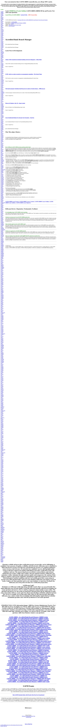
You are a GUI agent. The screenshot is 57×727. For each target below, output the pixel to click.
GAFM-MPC (2, 535)
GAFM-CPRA (2, 409)
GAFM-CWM (2, 480)
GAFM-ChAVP (2, 191)
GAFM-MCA (2, 495)
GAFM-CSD (2, 438)
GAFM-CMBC (2, 339)
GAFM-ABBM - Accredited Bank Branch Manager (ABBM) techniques (28, 650)
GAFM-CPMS (2, 405)
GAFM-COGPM (2, 359)
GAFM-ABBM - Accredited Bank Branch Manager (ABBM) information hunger (28, 629)
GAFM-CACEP (2, 30)
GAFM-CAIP (2, 36)
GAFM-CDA (2, 118)
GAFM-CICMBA (2, 267)
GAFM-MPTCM (2, 541)
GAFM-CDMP (2, 126)
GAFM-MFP (2, 517)
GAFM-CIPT (2, 309)
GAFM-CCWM (2, 116)
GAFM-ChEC (2, 204)
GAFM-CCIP (2, 88)
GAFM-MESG (2, 509)
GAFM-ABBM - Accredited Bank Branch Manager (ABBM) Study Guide (28, 645)
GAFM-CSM (2, 446)
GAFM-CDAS (2, 120)
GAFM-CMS (2, 351)
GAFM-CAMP (2, 44)
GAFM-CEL (2, 148)
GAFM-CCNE (2, 98)
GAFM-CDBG (2, 122)
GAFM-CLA (2, 322)
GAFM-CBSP (2, 60)
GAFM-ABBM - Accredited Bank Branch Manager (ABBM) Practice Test (28, 651)
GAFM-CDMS (2, 128)
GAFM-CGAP (2, 175)
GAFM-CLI (3, 333)
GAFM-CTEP (2, 464)
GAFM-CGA (2, 173)
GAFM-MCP (2, 505)
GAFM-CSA (2, 430)
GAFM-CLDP (2, 332)
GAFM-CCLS (2, 90)
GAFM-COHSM (2, 361)
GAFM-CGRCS (2, 181)
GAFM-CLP (2, 335)
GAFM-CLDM (2, 330)
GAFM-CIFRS (2, 279)
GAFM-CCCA (2, 70)
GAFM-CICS (2, 271)
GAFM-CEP (2, 152)
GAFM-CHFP (2, 220)
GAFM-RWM (2, 559)
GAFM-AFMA (2, 18)
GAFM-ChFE (2, 214)
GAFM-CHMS (2, 233)
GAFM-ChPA (2, 237)
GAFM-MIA (2, 521)
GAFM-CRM (2, 422)
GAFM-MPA (2, 533)
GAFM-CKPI (2, 320)
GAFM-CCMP (2, 94)
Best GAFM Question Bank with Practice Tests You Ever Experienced (28, 694)
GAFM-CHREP (2, 249)
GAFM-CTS (2, 474)
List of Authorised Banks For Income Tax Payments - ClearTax (19, 117)
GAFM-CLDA (2, 328)
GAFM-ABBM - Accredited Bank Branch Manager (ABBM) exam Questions (28, 642)
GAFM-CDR (2, 130)
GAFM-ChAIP (2, 189)
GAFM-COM (2, 365)
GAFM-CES (2, 156)
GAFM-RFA (2, 555)
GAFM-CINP (2, 293)
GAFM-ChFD (2, 212)
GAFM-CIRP (2, 311)
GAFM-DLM (2, 482)
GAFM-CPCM (2, 379)
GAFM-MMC (2, 525)
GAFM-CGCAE (2, 177)
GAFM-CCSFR (2, 112)
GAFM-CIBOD (2, 265)
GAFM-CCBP (2, 66)
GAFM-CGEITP (2, 179)
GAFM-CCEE (2, 76)
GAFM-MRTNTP (2, 543)
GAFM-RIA (3, 557)
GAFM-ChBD (2, 195)
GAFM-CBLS (2, 54)
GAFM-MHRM (2, 519)
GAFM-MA (3, 491)
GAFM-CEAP (2, 138)
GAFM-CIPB (2, 301)
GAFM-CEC (2, 142)
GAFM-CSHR (2, 444)
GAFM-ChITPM (2, 228)
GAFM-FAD (2, 486)
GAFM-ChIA (2, 226)
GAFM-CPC (2, 375)
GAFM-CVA (2, 476)
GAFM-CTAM (2, 460)
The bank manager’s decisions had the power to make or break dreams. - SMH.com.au (25, 88)
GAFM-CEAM (2, 136)
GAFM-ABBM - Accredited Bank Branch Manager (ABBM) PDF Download (28, 627)
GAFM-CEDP (2, 146)
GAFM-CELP (2, 150)
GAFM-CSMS (2, 448)
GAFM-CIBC (2, 263)
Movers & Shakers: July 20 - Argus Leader (15, 103)
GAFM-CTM (2, 468)
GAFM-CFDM (2, 166)
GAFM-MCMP (2, 503)
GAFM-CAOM (2, 46)
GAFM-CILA (2, 285)
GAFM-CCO (2, 100)
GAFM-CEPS (2, 154)
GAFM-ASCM (2, 454)
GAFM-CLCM (2, 326)
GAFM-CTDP (2, 462)
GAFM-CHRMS (2, 241)
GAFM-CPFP (2, 393)
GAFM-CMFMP (2, 345)
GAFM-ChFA (2, 208)
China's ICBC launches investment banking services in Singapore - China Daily (23, 59)
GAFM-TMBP (2, 561)
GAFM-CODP (2, 357)
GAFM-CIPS (2, 307)
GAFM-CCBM (2, 64)
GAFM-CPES (2, 387)
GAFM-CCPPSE (2, 106)
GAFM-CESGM (2, 160)
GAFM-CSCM (2, 436)
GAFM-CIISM (2, 283)
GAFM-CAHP (2, 34)
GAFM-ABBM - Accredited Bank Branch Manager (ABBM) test (28, 654)
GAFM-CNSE (2, 355)
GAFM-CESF (2, 158)
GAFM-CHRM (2, 251)
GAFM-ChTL (2, 261)
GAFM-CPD (2, 381)
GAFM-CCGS (2, 84)
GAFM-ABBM (2, 12)
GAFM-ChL (3, 229)
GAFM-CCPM (2, 104)
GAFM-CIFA (2, 277)
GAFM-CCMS (2, 96)
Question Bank (28, 717)
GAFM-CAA (2, 28)
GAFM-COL (2, 363)
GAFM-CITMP (2, 316)
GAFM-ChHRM (2, 224)
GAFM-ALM (2, 22)
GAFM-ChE (3, 202)
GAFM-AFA (2, 16)
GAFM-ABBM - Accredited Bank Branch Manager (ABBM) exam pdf (28, 662)
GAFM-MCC (2, 497)
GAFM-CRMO (2, 426)
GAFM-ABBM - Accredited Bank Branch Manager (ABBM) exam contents (28, 647)
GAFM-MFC (2, 513)
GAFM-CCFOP (2, 82)
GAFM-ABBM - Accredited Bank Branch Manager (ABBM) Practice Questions (28, 635)
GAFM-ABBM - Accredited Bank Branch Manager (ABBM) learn (28, 666)
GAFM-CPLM (2, 399)
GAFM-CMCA (2, 341)
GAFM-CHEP (2, 206)
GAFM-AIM (2, 20)
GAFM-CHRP (2, 257)
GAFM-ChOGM (2, 235)
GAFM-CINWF (2, 295)
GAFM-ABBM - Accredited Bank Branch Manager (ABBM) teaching (28, 618)
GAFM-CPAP (2, 371)
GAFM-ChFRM (2, 222)
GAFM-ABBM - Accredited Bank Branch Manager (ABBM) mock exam (28, 623)
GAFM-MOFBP (2, 531)
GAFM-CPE (2, 383)
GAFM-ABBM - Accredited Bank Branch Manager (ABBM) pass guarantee (28, 665)
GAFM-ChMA (2, 231)
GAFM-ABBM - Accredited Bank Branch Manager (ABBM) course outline (28, 638)
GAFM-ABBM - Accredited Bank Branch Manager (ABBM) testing (28, 617)
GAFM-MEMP (2, 507)
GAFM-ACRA (2, 14)
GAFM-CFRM (2, 171)
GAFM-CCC (2, 68)
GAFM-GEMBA (2, 488)
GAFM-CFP (3, 169)
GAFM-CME (2, 343)
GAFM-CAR (2, 48)
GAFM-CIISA (2, 281)
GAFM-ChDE (2, 201)
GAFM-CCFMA (2, 80)
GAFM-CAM (2, 40)
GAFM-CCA (2, 62)
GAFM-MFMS (2, 515)
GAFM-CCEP (2, 78)
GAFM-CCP (2, 102)
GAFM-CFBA (2, 162)
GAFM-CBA (2, 50)
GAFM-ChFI (2, 216)
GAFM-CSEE (2, 442)
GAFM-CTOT (2, 470)
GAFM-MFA (2, 511)
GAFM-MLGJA (2, 523)
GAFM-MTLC (2, 549)
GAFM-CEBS (2, 140)
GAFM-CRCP (2, 420)
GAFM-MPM (2, 537)
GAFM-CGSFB (2, 183)
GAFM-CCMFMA (3, 92)
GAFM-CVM (2, 478)
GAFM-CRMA (2, 424)
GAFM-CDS (2, 132)
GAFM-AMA (2, 24)
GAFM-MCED (2, 499)
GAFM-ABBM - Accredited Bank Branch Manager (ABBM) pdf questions (28, 663)
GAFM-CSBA (2, 432)
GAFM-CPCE (2, 377)
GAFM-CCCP (2, 72)
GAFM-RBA (2, 553)
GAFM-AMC (2, 26)
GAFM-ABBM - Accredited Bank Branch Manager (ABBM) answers (28, 632)
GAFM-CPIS (2, 397)
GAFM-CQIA (2, 414)
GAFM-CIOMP (2, 297)
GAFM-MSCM (2, 545)
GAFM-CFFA (2, 168)
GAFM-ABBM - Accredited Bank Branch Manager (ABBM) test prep (28, 639)
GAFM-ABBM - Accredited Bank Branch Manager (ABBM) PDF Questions (28, 633)
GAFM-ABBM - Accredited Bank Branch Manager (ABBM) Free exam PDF (28, 656)
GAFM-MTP (2, 551)
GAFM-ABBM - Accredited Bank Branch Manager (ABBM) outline (28, 657)
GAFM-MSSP (2, 547)
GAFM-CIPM (2, 303)
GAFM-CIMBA (2, 291)
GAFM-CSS (3, 452)
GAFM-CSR (2, 451)
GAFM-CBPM (2, 56)
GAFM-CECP (2, 144)
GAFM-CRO (2, 428)
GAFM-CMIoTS (2, 347)
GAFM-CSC (2, 434)
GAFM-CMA (2, 337)
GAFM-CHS (2, 259)
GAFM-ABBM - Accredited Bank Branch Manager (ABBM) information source (28, 624)
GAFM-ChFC (2, 210)
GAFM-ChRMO (2, 255)
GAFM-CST (2, 456)
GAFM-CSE (2, 440)
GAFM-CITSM (2, 318)
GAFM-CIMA (2, 289)
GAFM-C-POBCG (2, 407)
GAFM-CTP (2, 472)
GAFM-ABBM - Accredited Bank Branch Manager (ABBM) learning (28, 626)
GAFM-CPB (2, 373)
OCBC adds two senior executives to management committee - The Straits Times (23, 74)
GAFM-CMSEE (2, 353)
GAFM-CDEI (2, 124)
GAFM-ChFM (2, 218)
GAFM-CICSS (2, 273)
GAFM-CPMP (2, 403)
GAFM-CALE (2, 38)
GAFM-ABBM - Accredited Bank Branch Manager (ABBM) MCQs (28, 636)
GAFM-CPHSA (2, 395)
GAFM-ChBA (2, 193)
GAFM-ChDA (2, 199)
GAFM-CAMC (2, 42)
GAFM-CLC (2, 324)
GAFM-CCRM (2, 108)
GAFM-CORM (2, 367)
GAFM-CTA (2, 458)
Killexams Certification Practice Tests (28, 716)
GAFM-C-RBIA (2, 418)
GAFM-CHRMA (2, 253)
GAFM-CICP (2, 269)
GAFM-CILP (2, 287)
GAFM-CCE (2, 74)
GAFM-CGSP (2, 185)
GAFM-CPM (2, 401)
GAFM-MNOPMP (3, 529)
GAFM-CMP (2, 349)
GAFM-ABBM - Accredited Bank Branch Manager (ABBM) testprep (28, 653)
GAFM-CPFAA (2, 389)
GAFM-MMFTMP (3, 527)
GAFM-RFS (3, 556)
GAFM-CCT (2, 114)
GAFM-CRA (2, 416)
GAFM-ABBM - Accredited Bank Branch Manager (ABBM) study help (28, 620)
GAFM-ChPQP (2, 239)
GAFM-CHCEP (2, 197)
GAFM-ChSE (2, 187)
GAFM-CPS (3, 410)
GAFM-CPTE (2, 412)
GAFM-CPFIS (2, 391)
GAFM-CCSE (2, 110)
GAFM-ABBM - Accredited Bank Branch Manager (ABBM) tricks (28, 621)
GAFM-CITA (2, 314)
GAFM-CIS (3, 312)
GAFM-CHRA (2, 243)
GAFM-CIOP (2, 299)
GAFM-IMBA (2, 490)
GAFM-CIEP (2, 275)
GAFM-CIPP (2, 305)
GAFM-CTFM (2, 466)
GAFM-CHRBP (2, 245)
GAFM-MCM (2, 501)
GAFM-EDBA (2, 484)
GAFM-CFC (2, 164)
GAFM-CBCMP (2, 52)
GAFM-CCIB (2, 86)
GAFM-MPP (2, 539)
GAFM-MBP (2, 493)
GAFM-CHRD (2, 247)
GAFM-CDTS (2, 134)
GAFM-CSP (3, 449)
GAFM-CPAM (2, 369)
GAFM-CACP (2, 32)
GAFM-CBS (2, 58)
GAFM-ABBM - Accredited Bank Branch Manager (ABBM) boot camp (28, 660)
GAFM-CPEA (2, 385)
